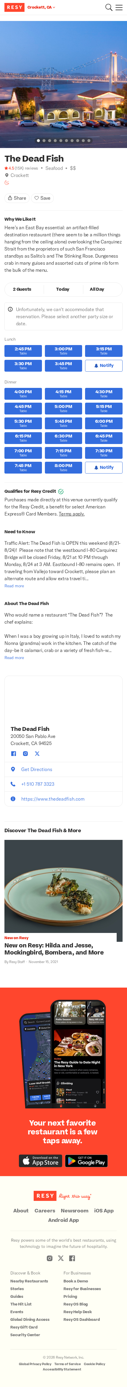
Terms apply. (71, 513)
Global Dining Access (30, 1319)
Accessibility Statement (62, 1369)
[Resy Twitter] (61, 1258)
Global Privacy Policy (35, 1364)
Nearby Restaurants (29, 1281)
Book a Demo (76, 1281)
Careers (45, 1210)
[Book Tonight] (6, 182)
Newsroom (74, 1210)
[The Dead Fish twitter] (37, 753)
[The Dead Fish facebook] (14, 753)
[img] (6, 175)
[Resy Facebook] (72, 1258)
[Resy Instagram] (50, 1258)
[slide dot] (38, 140)
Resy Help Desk (78, 1312)
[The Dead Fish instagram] (25, 753)
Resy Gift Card (24, 1327)
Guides (16, 1296)
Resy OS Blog (76, 1304)
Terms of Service (67, 1364)
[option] (63, 84)
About (21, 1210)
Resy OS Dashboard (82, 1319)
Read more (14, 585)
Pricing (70, 1296)
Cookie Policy (94, 1364)
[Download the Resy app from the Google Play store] (86, 1161)
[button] (109, 7)
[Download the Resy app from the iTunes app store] (40, 1161)
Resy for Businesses (82, 1289)
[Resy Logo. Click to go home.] (15, 7)
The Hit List (21, 1304)
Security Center (25, 1335)
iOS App (103, 1210)
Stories (17, 1289)
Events (16, 1312)
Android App (63, 1220)
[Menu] (118, 7)
